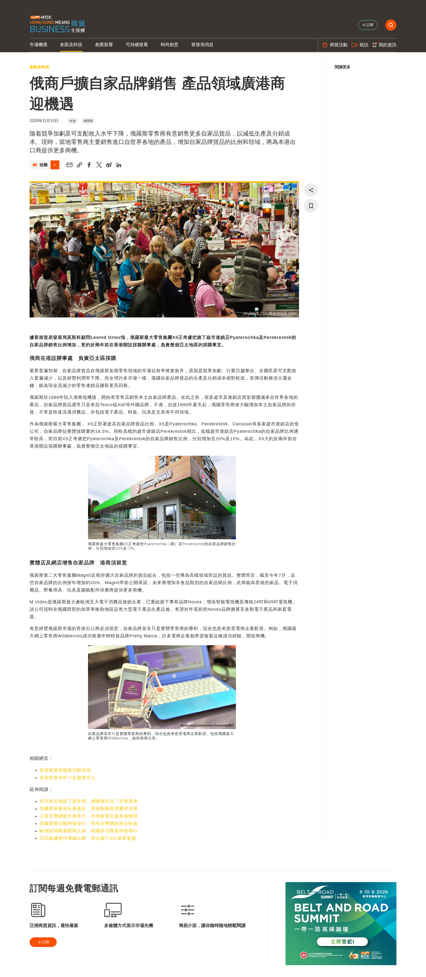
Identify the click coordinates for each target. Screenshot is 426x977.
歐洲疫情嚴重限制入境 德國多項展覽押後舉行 (88, 830)
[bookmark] (311, 206)
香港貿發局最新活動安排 (65, 770)
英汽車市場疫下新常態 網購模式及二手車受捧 (88, 801)
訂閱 (45, 942)
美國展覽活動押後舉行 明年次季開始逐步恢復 (88, 823)
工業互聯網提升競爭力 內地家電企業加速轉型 (88, 816)
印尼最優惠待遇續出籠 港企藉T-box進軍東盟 (87, 838)
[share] (311, 190)
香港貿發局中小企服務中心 (67, 777)
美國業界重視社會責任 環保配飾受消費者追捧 (88, 808)
